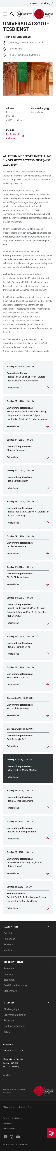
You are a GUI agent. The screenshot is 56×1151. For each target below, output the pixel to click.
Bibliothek (9, 979)
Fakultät (8, 933)
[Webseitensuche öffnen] (13, 14)
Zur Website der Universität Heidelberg (14, 1091)
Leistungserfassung (14, 1026)
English (31, 1107)
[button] (27, 926)
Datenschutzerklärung (12, 1118)
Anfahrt (6, 1075)
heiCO (7, 1031)
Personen (9, 968)
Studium (8, 944)
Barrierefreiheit (9, 1129)
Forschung (9, 938)
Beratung (9, 974)
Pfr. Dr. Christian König (12, 136)
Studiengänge (11, 1009)
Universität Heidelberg (39, 3)
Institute (8, 950)
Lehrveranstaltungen (15, 1014)
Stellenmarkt (10, 990)
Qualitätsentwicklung (15, 985)
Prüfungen (9, 1020)
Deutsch (22, 1107)
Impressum (8, 1123)
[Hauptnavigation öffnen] (6, 14)
